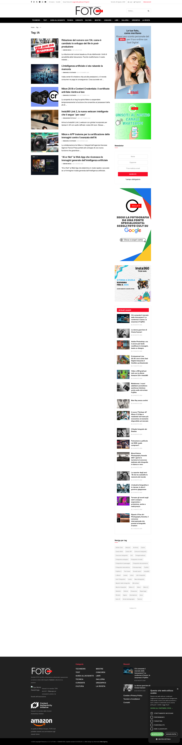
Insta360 (146, 571)
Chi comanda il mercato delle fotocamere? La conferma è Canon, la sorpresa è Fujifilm (140, 318)
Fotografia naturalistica (123, 567)
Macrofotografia (139, 579)
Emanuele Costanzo (69, 72)
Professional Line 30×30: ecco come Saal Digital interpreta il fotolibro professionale (139, 359)
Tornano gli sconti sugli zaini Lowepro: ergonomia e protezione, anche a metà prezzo (139, 502)
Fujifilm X (118, 571)
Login (130, 2)
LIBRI (116, 20)
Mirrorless (136, 583)
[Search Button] (149, 11)
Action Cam (119, 547)
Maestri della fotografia (123, 583)
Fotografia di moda (136, 559)
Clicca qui (51, 691)
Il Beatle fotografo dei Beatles (139, 430)
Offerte (126, 591)
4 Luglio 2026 (78, 50)
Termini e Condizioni (131, 699)
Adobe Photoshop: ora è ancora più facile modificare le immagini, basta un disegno (139, 344)
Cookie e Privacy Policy (132, 695)
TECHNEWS (36, 20)
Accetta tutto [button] (157, 734)
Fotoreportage (137, 567)
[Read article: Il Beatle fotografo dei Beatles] (123, 432)
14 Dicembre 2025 (83, 72)
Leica (131, 575)
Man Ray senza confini (139, 400)
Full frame (127, 571)
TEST (45, 20)
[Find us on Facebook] (31, 2)
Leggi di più (165, 705)
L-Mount (118, 575)
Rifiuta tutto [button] (171, 734)
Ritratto (118, 595)
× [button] (177, 689)
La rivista (146, 20)
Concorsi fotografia (140, 551)
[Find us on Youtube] (45, 2)
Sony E (118, 599)
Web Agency (103, 741)
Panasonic (134, 591)
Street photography (129, 599)
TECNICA (70, 20)
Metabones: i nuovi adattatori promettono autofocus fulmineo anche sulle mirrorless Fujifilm (139, 388)
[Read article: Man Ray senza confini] (123, 403)
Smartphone (133, 595)
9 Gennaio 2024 (83, 141)
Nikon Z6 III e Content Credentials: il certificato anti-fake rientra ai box (86, 90)
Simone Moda (67, 50)
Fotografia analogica (122, 559)
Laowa (125, 575)
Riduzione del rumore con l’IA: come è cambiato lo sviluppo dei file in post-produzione (81, 43)
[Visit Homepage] (79, 11)
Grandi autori (137, 571)
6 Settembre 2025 (83, 95)
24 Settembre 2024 (84, 118)
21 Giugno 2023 (78, 163)
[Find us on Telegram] (39, 2)
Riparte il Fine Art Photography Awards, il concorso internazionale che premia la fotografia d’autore (140, 520)
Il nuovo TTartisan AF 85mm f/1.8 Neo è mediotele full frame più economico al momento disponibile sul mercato (139, 416)
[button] (164, 708)
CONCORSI (107, 20)
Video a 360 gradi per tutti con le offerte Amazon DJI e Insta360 (139, 373)
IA (40, 27)
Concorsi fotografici (122, 555)
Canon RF (129, 551)
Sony (141, 595)
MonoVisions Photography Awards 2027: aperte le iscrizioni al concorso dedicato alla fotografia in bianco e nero (139, 458)
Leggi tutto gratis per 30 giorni (80, 2)
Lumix (130, 579)
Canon (143, 547)
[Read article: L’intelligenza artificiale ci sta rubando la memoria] (44, 74)
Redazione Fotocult (70, 118)
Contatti (58, 2)
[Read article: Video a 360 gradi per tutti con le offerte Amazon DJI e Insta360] (123, 374)
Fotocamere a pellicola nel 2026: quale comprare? (139, 443)
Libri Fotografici (120, 579)
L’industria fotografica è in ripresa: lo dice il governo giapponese (140, 487)
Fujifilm (146, 567)
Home (32, 27)
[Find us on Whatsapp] (42, 2)
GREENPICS (136, 20)
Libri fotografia (140, 575)
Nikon (139, 587)
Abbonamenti (147, 2)
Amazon (128, 547)
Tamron (139, 599)
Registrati (138, 2)
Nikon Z (145, 587)
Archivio (135, 547)
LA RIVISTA (100, 686)
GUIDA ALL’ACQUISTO (57, 20)
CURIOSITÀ (79, 20)
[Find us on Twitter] (36, 2)
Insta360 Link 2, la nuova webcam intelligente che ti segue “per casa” (85, 113)
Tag (37, 27)
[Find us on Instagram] (34, 2)
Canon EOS (119, 551)
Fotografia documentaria (140, 563)
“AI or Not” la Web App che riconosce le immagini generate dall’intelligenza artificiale (85, 158)
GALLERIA (125, 20)
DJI (132, 555)
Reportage (143, 591)
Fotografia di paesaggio (123, 563)
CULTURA (88, 20)
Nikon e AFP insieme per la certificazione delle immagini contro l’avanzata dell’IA (86, 135)
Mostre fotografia (121, 587)
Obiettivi (118, 591)
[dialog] (164, 715)
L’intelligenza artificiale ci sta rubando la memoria (82, 67)
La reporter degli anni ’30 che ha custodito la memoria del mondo (139, 474)
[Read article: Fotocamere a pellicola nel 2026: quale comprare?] (123, 444)
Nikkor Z (131, 587)
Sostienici (51, 680)
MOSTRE (98, 20)
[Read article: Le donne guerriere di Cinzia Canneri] (123, 333)
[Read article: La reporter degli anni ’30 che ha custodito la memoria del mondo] (123, 475)
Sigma (125, 595)
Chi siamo (52, 2)
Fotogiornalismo (140, 555)
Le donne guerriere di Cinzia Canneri (139, 331)
